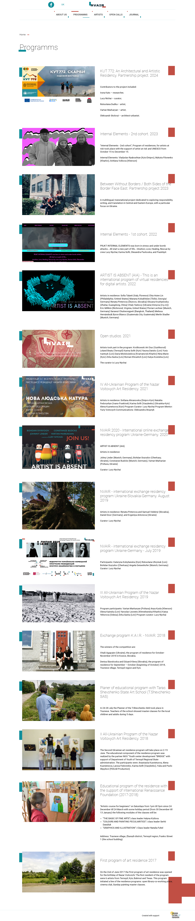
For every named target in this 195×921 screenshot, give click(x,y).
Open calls (115, 14)
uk (62, 4)
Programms (80, 14)
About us (61, 14)
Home (23, 34)
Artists (98, 14)
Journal (134, 14)
